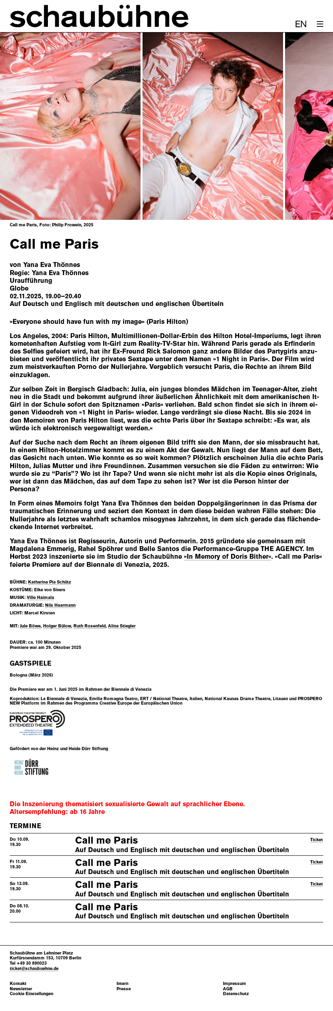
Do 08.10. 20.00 (19, 908)
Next (307, 126)
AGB (228, 988)
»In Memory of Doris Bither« (227, 556)
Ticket (316, 839)
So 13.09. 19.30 (19, 886)
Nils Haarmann (60, 605)
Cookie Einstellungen (31, 993)
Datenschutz (236, 993)
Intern (122, 983)
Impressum (234, 983)
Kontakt (18, 983)
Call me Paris (106, 840)
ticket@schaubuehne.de (34, 968)
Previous (26, 126)
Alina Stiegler (122, 626)
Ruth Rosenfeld (90, 626)
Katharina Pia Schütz (49, 582)
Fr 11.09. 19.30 (18, 864)
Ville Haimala (40, 597)
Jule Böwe (30, 626)
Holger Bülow (57, 626)
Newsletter (21, 988)
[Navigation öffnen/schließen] (320, 24)
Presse (124, 988)
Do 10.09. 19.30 (19, 841)
